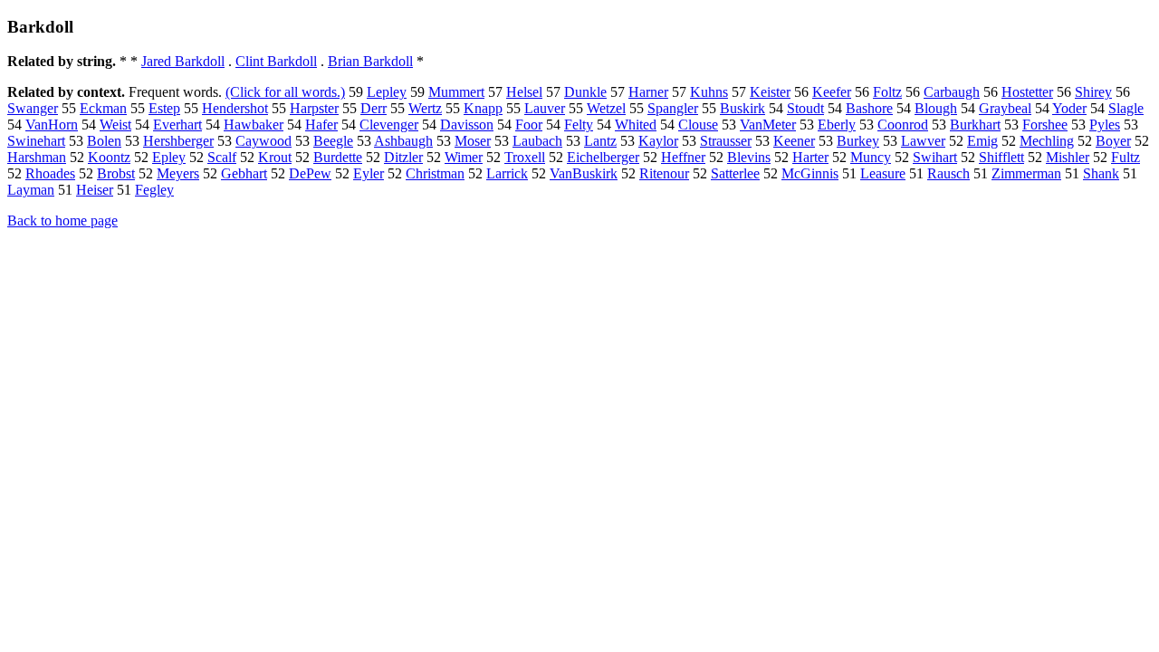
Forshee (1045, 124)
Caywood (263, 141)
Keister (770, 92)
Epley (169, 157)
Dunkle (585, 92)
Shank (1101, 173)
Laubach (537, 141)
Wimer (464, 157)
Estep (164, 108)
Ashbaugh (403, 141)
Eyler (368, 173)
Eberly (837, 124)
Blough (936, 108)
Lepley (387, 92)
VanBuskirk (584, 173)
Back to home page (62, 220)
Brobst (116, 173)
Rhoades (50, 173)
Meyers (178, 173)
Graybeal (1005, 108)
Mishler (1067, 157)
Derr (373, 108)
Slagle (1126, 108)
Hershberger (178, 141)
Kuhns (709, 92)
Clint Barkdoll (276, 61)
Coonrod (902, 124)
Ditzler (403, 157)
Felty (578, 124)
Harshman (36, 157)
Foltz (887, 92)
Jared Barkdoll (183, 61)
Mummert (456, 92)
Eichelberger (603, 157)
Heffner (683, 157)
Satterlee (735, 173)
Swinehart (36, 141)
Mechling (1047, 141)
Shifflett (1001, 157)
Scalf (221, 157)
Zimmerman (1026, 173)
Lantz (600, 141)
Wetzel (606, 108)
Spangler (672, 108)
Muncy (870, 157)
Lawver (923, 141)
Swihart (935, 157)
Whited (635, 124)
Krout (275, 157)
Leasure (882, 173)
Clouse (698, 124)
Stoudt (805, 108)
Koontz (109, 157)
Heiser (94, 189)
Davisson (466, 124)
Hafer (321, 124)
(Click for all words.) (285, 92)
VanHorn (51, 124)
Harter (810, 157)
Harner (648, 92)
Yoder (1069, 108)
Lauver (544, 108)
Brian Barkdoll (370, 61)
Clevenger (388, 124)
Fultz (1125, 157)
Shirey (1093, 92)
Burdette (337, 157)
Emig (982, 141)
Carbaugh (952, 92)
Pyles (1104, 124)
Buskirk (742, 108)
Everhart (177, 124)
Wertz (425, 108)
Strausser (726, 141)
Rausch (948, 173)
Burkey (858, 141)
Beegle (333, 141)
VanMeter (768, 124)
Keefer (831, 92)
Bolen (104, 141)
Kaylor (658, 141)
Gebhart (244, 173)
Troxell (524, 157)
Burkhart (975, 124)
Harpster (314, 108)
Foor (528, 124)
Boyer (1113, 141)
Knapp (483, 108)
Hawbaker (253, 124)
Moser (473, 141)
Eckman (103, 108)
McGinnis (809, 173)
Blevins (749, 157)
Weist (115, 124)
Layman (30, 189)
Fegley (154, 189)
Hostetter (1027, 92)
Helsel (524, 92)
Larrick (507, 173)
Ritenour (664, 173)
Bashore (869, 108)
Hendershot (235, 108)
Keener (794, 141)
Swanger (32, 108)
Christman (435, 173)
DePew (310, 173)
